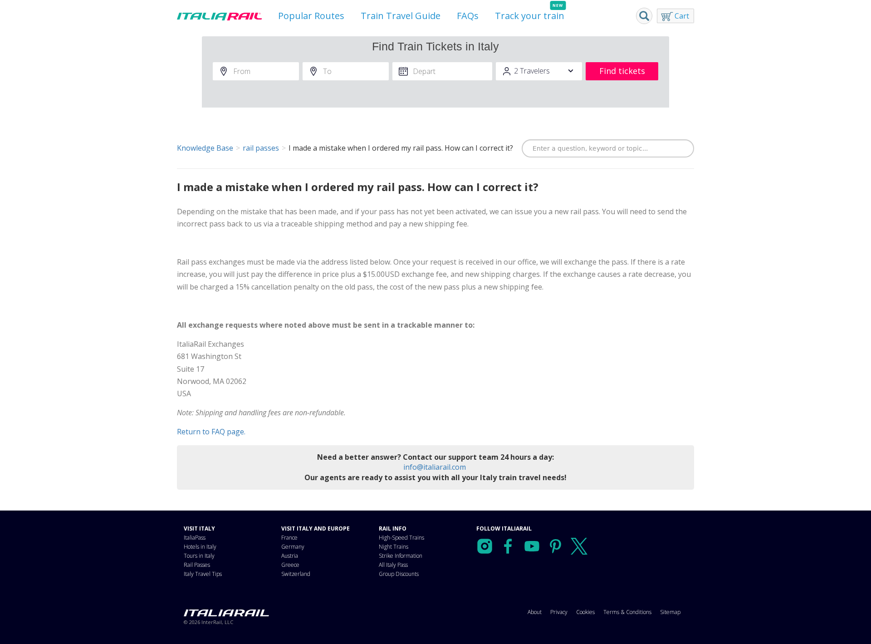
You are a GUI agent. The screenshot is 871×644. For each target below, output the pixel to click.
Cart (682, 16)
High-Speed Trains (401, 537)
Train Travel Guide (400, 16)
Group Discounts (399, 574)
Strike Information (400, 556)
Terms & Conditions (627, 612)
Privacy (559, 612)
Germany (292, 547)
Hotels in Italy (200, 547)
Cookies (585, 612)
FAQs (468, 16)
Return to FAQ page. (211, 432)
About (535, 612)
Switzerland (295, 574)
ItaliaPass (195, 537)
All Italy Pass (393, 565)
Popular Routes (311, 16)
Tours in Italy (199, 556)
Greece (290, 565)
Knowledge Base (205, 148)
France (289, 537)
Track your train (529, 16)
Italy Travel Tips (203, 574)
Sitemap (670, 612)
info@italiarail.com (434, 467)
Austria (289, 556)
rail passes (261, 148)
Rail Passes (197, 565)
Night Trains (393, 547)
